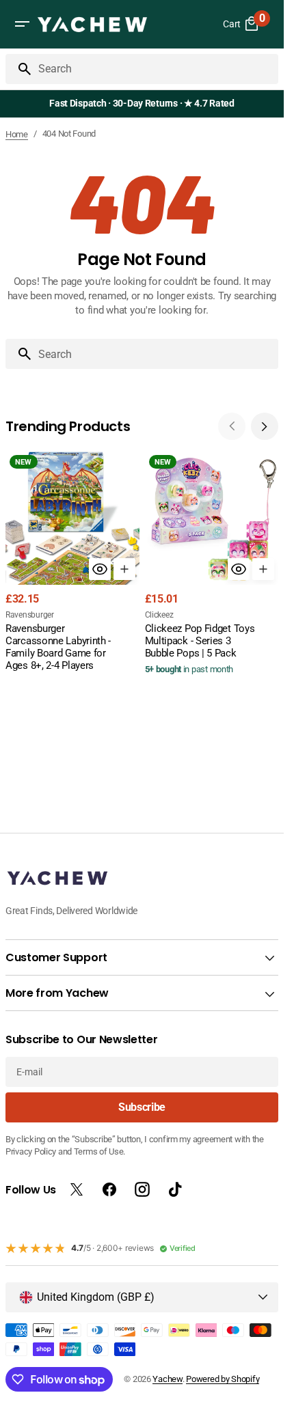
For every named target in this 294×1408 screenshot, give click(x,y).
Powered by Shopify (222, 1379)
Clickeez (159, 615)
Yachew (167, 1379)
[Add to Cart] (124, 569)
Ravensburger (29, 615)
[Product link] (72, 562)
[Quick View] (100, 569)
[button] (22, 24)
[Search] (19, 69)
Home (16, 134)
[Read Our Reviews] (144, 104)
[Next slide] (264, 426)
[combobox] (155, 69)
